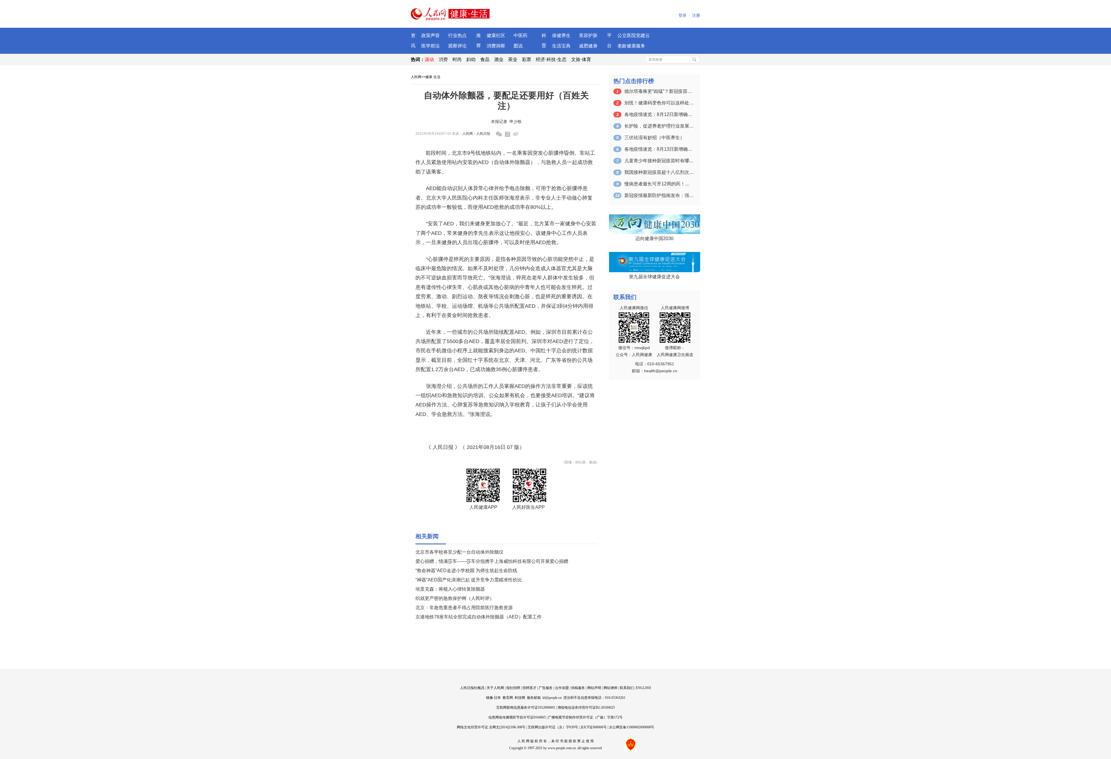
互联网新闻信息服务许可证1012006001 (525, 707)
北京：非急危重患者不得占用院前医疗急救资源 (464, 607)
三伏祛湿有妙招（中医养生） (654, 137)
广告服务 (546, 688)
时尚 (457, 59)
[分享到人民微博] (507, 134)
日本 (497, 698)
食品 (485, 59)
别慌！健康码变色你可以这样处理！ (659, 102)
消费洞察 (496, 45)
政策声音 (430, 35)
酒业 (498, 59)
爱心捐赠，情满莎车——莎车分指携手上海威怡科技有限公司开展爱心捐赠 (491, 561)
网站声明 (594, 688)
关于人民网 (495, 688)
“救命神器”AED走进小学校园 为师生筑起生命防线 (466, 570)
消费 (443, 59)
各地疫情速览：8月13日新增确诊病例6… (659, 149)
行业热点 (457, 35)
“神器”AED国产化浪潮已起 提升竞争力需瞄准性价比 (468, 579)
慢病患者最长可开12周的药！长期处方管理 (659, 183)
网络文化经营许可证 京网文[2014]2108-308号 (491, 727)
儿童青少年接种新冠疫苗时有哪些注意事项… (659, 160)
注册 (696, 15)
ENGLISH (643, 688)
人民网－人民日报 (476, 134)
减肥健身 (588, 45)
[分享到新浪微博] (515, 134)
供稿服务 (578, 688)
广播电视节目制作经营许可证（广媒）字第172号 (585, 717)
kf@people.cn (552, 698)
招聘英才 (529, 688)
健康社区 (496, 35)
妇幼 (471, 59)
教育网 (508, 698)
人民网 (416, 77)
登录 (682, 15)
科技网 (520, 698)
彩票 (526, 59)
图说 (518, 45)
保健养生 (561, 35)
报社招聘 (513, 688)
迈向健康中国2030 (654, 238)
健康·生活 (432, 77)
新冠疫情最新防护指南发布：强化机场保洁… (659, 195)
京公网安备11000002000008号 (631, 727)
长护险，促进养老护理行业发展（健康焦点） (659, 126)
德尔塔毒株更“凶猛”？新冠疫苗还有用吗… (659, 91)
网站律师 (610, 688)
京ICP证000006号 (593, 727)
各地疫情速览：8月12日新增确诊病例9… (659, 114)
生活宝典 (561, 45)
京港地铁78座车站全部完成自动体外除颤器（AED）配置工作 (478, 616)
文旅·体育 (581, 59)
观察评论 (457, 45)
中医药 (520, 35)
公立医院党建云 (633, 35)
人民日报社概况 (472, 688)
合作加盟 (562, 688)
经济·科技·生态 (551, 59)
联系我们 (627, 688)
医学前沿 (430, 45)
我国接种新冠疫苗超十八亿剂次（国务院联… (659, 172)
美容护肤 (588, 35)
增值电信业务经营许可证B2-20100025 (586, 707)
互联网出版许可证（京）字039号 (553, 727)
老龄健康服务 (631, 45)
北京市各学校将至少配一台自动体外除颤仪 (459, 552)
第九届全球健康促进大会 (654, 276)
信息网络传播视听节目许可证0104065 (517, 717)
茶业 (512, 59)
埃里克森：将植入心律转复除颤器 (450, 589)
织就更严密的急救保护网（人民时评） (454, 598)
